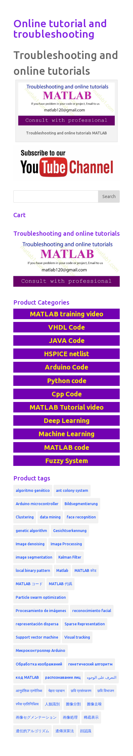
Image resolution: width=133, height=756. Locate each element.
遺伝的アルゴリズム (32, 731)
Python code (66, 380)
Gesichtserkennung (70, 531)
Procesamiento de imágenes (41, 611)
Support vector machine (37, 637)
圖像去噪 (94, 704)
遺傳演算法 (64, 731)
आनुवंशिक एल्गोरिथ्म (29, 691)
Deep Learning (67, 420)
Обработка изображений (39, 664)
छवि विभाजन (105, 691)
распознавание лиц (63, 677)
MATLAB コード (29, 584)
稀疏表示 (91, 717)
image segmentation (34, 557)
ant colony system (72, 490)
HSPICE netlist (66, 353)
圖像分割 (73, 704)
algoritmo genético (33, 490)
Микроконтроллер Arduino (40, 650)
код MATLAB (27, 677)
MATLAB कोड (85, 570)
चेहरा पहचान (56, 691)
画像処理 (70, 717)
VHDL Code (66, 327)
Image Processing (66, 544)
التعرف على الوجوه (101, 677)
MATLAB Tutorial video (66, 407)
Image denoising (30, 544)
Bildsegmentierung (81, 504)
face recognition (81, 517)
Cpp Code (67, 394)
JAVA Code (66, 340)
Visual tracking (77, 637)
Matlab (62, 570)
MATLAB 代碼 (60, 584)
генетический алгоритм (90, 664)
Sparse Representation (85, 624)
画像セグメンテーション (36, 717)
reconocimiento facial (91, 611)
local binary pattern (33, 570)
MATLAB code (66, 447)
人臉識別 (52, 704)
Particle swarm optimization (41, 597)
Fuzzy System (66, 460)
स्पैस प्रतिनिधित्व (27, 704)
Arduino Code (66, 367)
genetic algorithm (31, 531)
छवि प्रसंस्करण (81, 691)
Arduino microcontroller (37, 504)
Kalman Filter (69, 557)
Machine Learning (66, 433)
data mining (50, 517)
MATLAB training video (66, 314)
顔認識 (85, 731)
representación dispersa (37, 624)
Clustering (25, 517)
